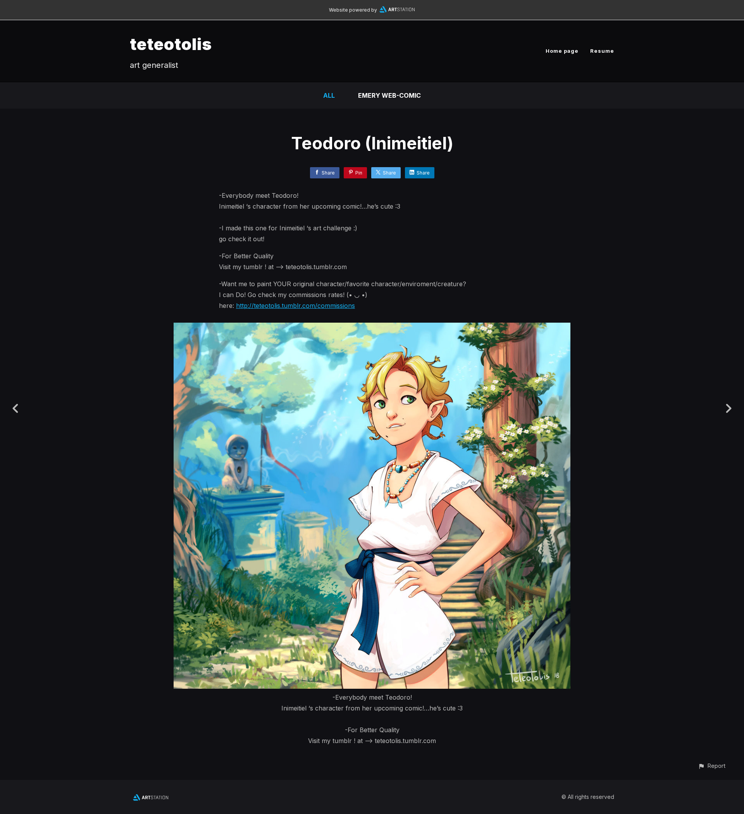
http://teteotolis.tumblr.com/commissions (295, 305)
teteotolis (171, 44)
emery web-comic (389, 95)
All (329, 95)
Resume (602, 51)
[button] (711, 766)
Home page (562, 51)
